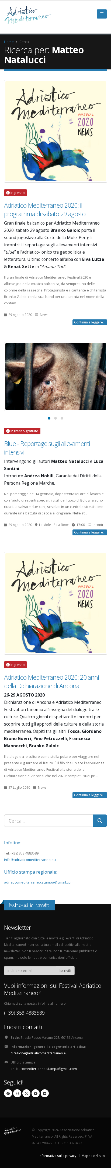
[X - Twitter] (26, 1093)
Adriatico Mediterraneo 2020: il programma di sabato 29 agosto (44, 209)
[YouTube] (36, 1093)
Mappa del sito (93, 1155)
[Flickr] (45, 1093)
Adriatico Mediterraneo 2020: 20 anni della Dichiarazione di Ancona (51, 681)
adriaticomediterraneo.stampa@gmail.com (39, 882)
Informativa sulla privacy (57, 1155)
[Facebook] (8, 1093)
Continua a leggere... (89, 322)
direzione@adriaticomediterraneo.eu (39, 1053)
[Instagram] (17, 1093)
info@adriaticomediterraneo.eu (30, 859)
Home (9, 41)
